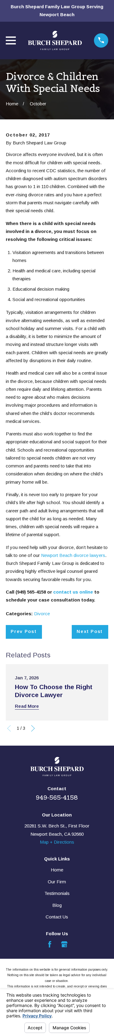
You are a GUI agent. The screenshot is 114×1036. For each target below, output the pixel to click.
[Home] (54, 40)
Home (57, 869)
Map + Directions (57, 842)
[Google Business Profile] (64, 944)
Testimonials (57, 893)
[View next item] (33, 728)
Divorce (42, 613)
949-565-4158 (57, 798)
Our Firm (57, 881)
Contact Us (57, 916)
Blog (57, 905)
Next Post (90, 631)
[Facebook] (50, 944)
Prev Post (23, 631)
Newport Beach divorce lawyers (73, 555)
